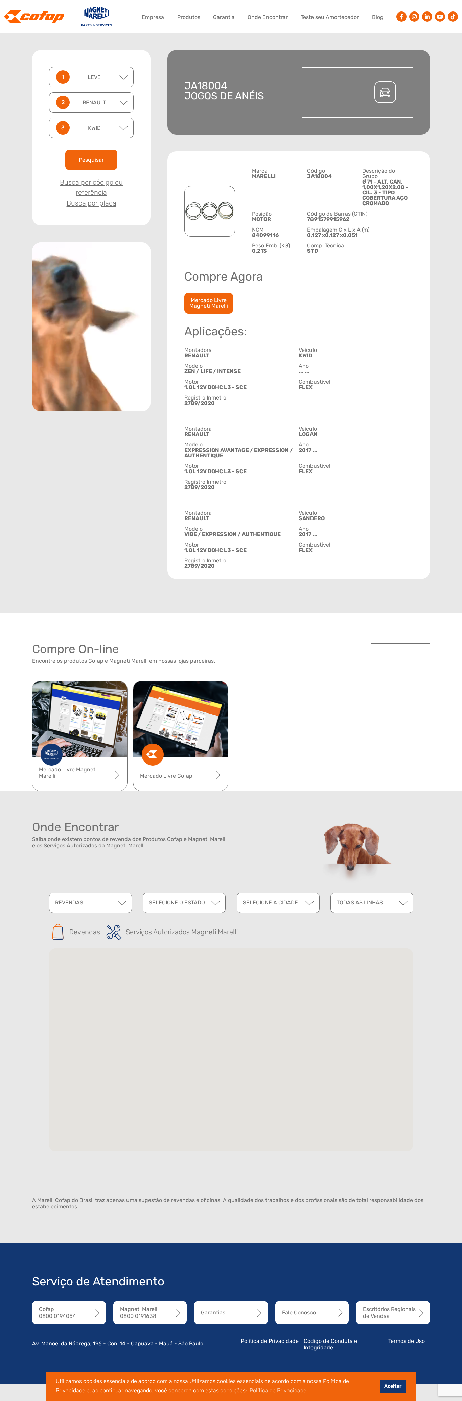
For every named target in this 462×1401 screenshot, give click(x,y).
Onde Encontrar (268, 17)
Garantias (213, 1312)
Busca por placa (91, 203)
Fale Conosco (299, 1312)
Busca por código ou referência (91, 187)
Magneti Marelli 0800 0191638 (139, 1312)
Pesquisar (91, 159)
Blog (378, 17)
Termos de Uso (406, 1341)
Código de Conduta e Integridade (330, 1344)
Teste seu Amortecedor (330, 17)
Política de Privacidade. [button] (279, 1390)
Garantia (224, 17)
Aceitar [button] (392, 1386)
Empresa (153, 17)
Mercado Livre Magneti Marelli (208, 303)
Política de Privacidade (270, 1341)
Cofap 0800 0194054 (57, 1312)
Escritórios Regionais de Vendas (389, 1312)
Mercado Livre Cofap (166, 776)
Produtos (188, 17)
